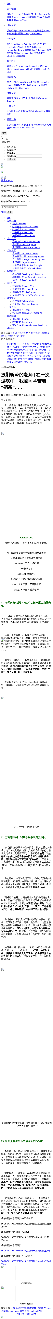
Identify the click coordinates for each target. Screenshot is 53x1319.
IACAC (38, 1311)
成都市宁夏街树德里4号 (38, 1250)
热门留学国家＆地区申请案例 (27, 313)
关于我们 (11, 220)
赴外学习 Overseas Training (25, 304)
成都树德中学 (20, 1308)
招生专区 (11, 238)
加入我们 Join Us (15, 124)
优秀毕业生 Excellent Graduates (27, 268)
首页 (9, 217)
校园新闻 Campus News (18, 82)
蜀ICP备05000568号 (26, 1314)
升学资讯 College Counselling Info (28, 259)
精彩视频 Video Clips (37, 17)
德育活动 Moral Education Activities (29, 277)
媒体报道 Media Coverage (25, 85)
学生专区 (11, 250)
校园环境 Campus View (23, 235)
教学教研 (11, 271)
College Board (12, 1311)
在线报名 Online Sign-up (24, 244)
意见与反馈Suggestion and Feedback (29, 325)
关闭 (3, 212)
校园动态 (11, 283)
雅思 (22, 1311)
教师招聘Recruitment (34, 124)
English (9, 180)
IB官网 (40, 1308)
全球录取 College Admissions (28, 33)
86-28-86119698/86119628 (13, 1250)
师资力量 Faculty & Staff (24, 280)
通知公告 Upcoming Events (25, 289)
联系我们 (11, 316)
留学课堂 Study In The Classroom (28, 295)
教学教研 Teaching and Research (22, 66)
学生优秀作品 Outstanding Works (28, 256)
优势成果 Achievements (23, 229)
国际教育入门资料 (16, 111)
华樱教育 (31, 1308)
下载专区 (11, 307)
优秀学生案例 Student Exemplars (27, 265)
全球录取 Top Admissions (34, 50)
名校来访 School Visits (18, 98)
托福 (27, 1311)
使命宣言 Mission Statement (34, 14)
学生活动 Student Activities (20, 44)
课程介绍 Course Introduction (21, 30)
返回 (4, 133)
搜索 (3, 180)
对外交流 (11, 298)
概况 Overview (14, 14)
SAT (32, 1311)
